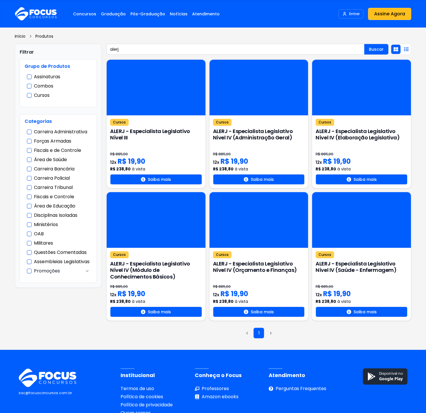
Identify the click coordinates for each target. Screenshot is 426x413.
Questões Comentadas (60, 252)
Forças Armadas (52, 141)
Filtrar (27, 52)
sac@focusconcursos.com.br (45, 392)
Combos (43, 86)
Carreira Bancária (54, 169)
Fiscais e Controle (54, 196)
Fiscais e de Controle (57, 150)
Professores (215, 388)
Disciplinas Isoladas (55, 215)
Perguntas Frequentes (301, 388)
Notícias (178, 14)
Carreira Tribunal (53, 187)
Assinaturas (47, 76)
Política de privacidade (147, 404)
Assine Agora (389, 13)
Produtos (44, 36)
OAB (39, 234)
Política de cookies (142, 396)
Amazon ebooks (220, 396)
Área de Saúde (50, 159)
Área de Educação (54, 206)
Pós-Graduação (147, 14)
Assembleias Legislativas (62, 261)
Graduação (113, 14)
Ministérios (46, 224)
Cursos (42, 95)
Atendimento (206, 14)
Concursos (84, 14)
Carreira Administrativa (60, 132)
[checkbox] (29, 76)
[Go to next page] (270, 333)
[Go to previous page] (247, 333)
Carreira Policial (52, 178)
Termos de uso (137, 388)
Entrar (354, 13)
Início (20, 36)
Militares (43, 243)
